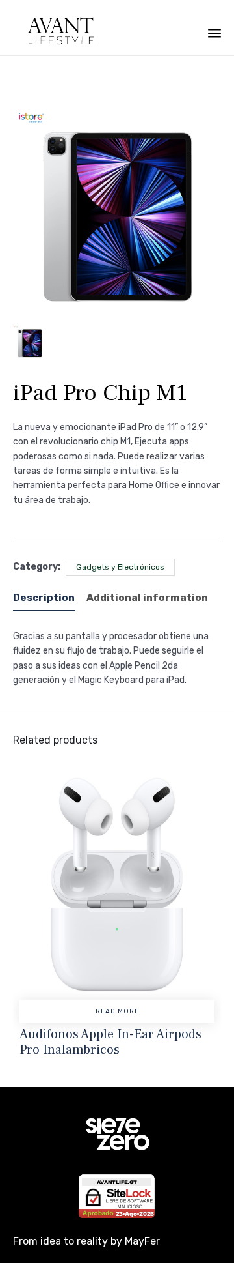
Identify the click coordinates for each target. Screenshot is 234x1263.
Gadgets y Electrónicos (120, 567)
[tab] (48, 598)
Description (44, 597)
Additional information (147, 597)
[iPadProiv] (30, 342)
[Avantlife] (54, 31)
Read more (117, 1011)
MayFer (142, 1241)
